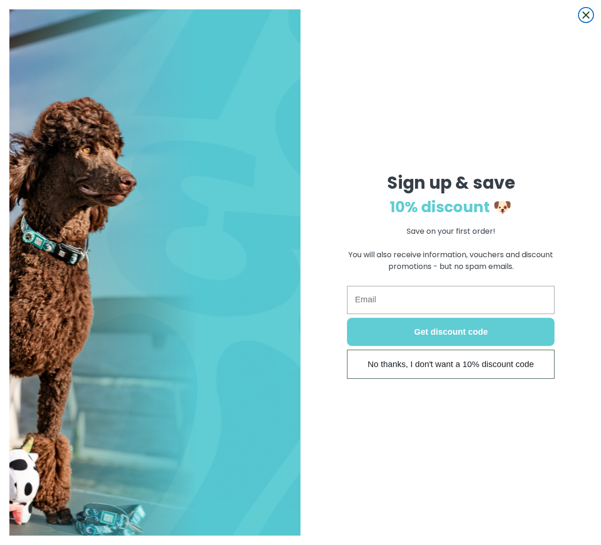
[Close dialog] (585, 15)
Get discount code (451, 332)
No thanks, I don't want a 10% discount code (451, 364)
